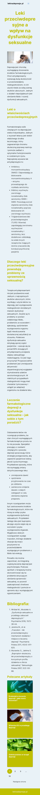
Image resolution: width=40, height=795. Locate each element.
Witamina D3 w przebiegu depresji (19, 726)
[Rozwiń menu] (28, 3)
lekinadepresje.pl (15, 3)
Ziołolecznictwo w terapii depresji (19, 756)
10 (10, 776)
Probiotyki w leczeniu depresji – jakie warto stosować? (17, 698)
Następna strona (19, 782)
